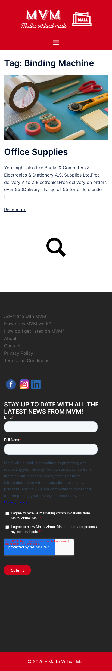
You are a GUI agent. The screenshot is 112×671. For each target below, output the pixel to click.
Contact (12, 345)
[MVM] (56, 18)
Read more (15, 209)
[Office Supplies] (56, 107)
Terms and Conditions (26, 360)
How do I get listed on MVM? (34, 331)
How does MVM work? (27, 323)
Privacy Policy (18, 353)
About (10, 338)
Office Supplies (36, 152)
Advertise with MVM (25, 316)
